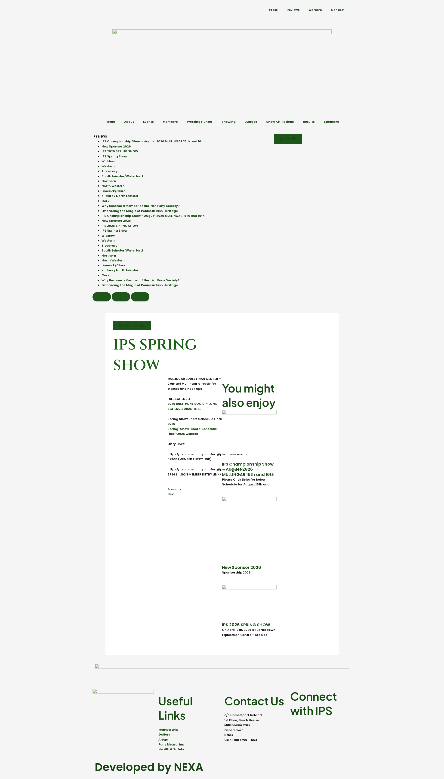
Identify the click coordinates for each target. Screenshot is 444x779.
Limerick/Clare (113, 191)
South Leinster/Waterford (122, 176)
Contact (338, 10)
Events (148, 122)
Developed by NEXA (149, 767)
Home (110, 122)
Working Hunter (199, 122)
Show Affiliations (280, 122)
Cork (105, 201)
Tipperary (109, 171)
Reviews (293, 10)
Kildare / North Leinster (120, 196)
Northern (109, 181)
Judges (251, 122)
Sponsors (331, 122)
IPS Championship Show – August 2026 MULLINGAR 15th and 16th (153, 141)
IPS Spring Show (114, 156)
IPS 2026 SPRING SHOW (120, 151)
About (129, 122)
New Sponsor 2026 (116, 146)
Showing (229, 122)
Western (108, 166)
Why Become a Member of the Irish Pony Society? (141, 206)
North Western (113, 186)
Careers (315, 10)
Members (170, 122)
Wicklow (108, 161)
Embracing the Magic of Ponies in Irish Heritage (140, 211)
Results (308, 122)
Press (273, 10)
